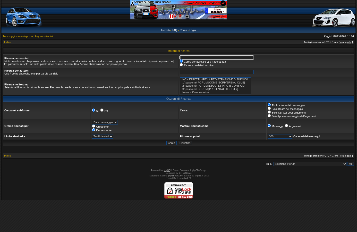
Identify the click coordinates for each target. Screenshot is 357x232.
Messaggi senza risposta (18, 36)
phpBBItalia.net (175, 175)
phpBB (167, 170)
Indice (7, 42)
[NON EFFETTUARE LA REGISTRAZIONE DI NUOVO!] (215, 79)
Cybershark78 (184, 178)
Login (192, 30)
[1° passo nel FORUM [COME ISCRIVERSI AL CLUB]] (215, 82)
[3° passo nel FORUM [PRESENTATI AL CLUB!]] (215, 89)
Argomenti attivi (44, 36)
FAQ (174, 30)
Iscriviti (165, 30)
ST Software (185, 173)
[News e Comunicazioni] (215, 92)
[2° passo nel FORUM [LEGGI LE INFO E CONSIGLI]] (215, 85)
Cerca (183, 30)
